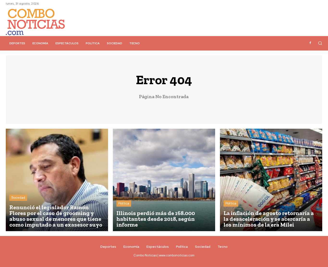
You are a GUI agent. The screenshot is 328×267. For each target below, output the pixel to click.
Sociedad (18, 198)
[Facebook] (310, 43)
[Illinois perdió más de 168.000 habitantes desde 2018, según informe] (164, 180)
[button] (320, 43)
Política (123, 203)
